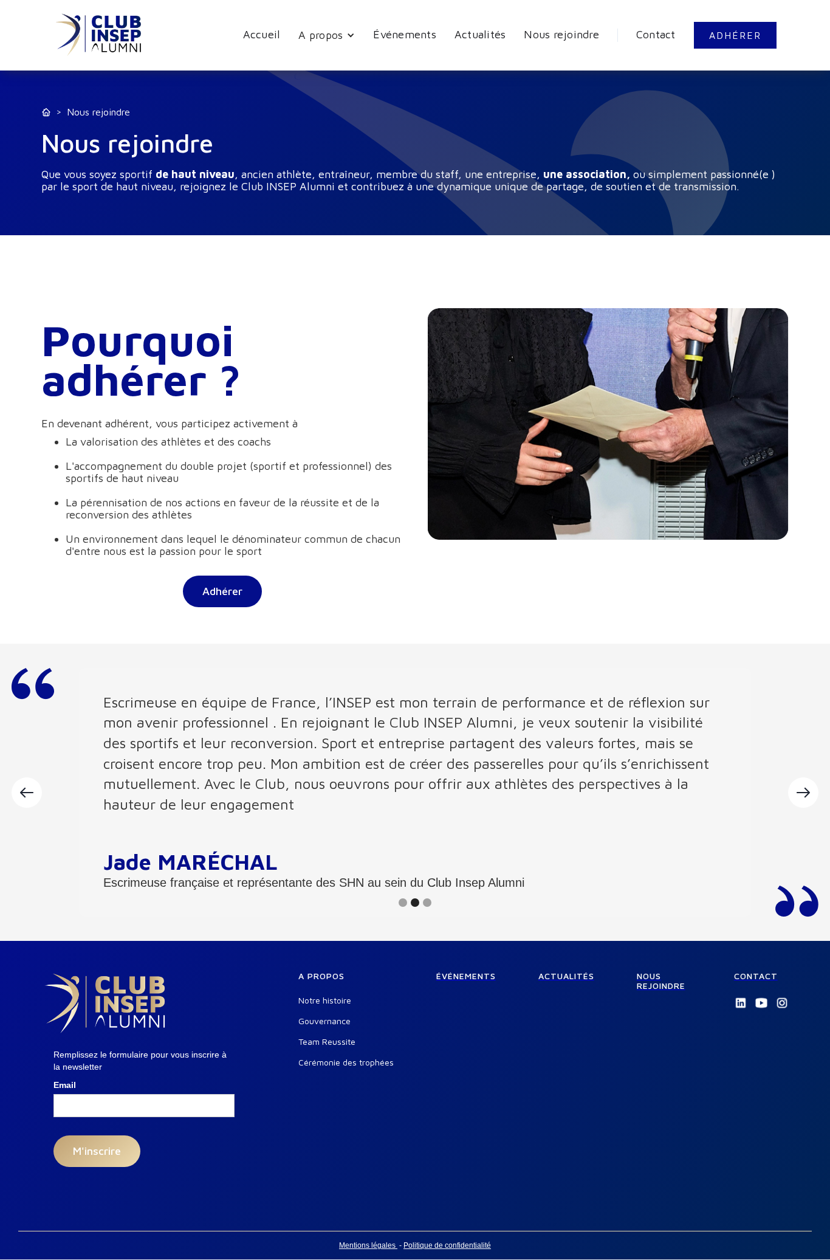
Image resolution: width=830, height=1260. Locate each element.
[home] (99, 35)
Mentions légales (368, 1245)
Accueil (262, 34)
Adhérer (222, 591)
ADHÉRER (735, 35)
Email (64, 1085)
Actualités (480, 34)
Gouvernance (324, 1021)
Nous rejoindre (561, 34)
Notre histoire (324, 1000)
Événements (404, 34)
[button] (326, 35)
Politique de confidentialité (447, 1245)
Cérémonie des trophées (346, 1062)
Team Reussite (326, 1042)
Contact (656, 34)
